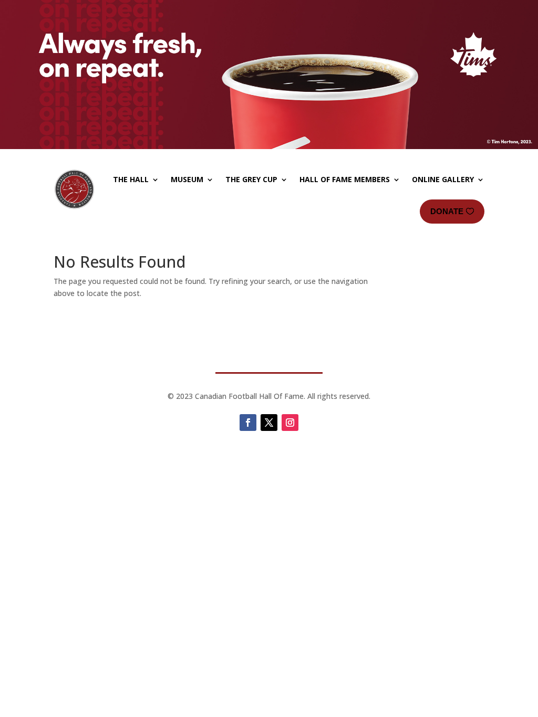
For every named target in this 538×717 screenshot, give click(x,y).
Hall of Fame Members (344, 179)
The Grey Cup (251, 179)
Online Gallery (443, 179)
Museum (187, 179)
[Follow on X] (269, 422)
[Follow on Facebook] (248, 422)
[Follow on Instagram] (290, 422)
